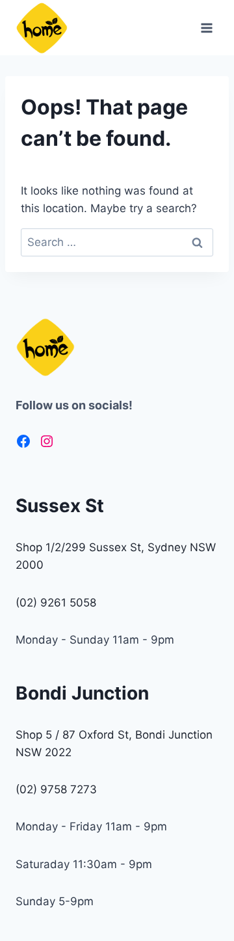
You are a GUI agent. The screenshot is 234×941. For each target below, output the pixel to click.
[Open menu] (206, 28)
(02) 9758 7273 (56, 789)
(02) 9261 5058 (56, 602)
